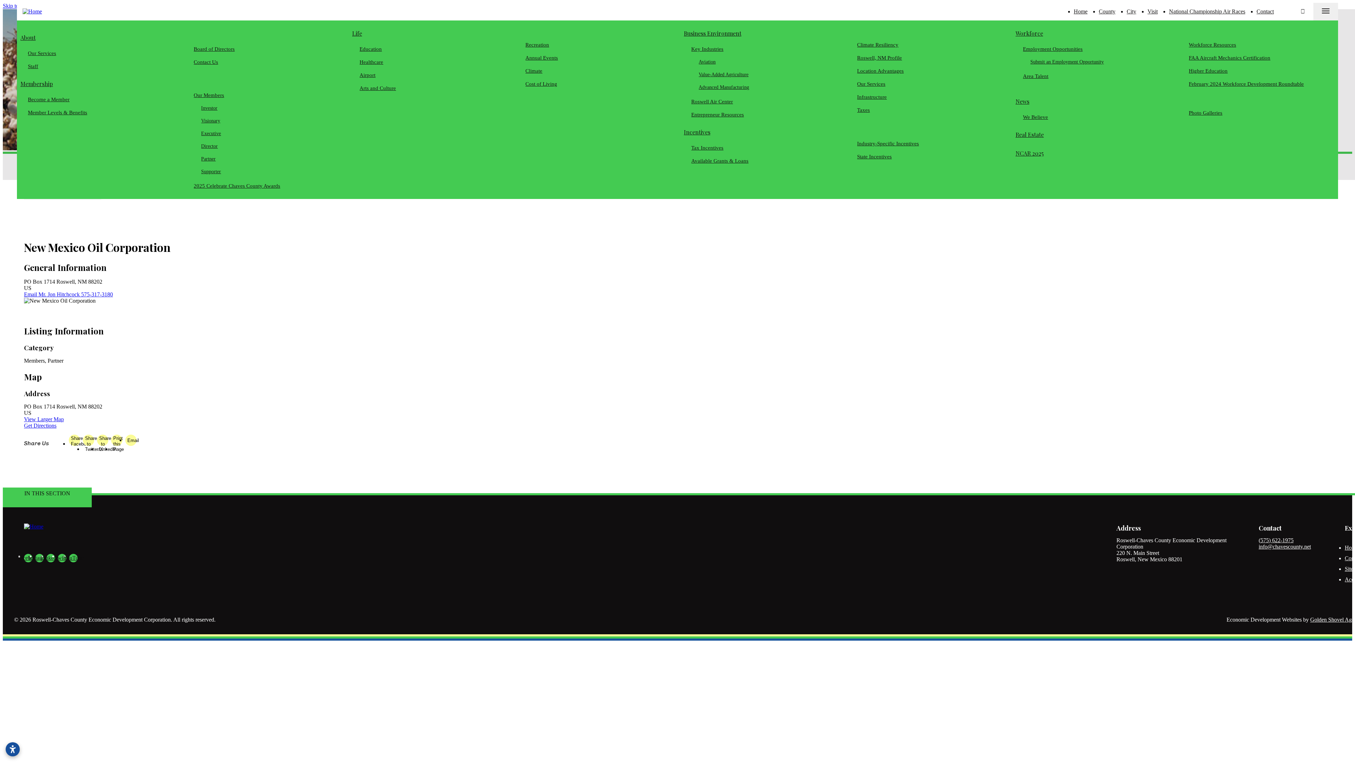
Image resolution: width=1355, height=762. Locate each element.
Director (209, 146)
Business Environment (712, 33)
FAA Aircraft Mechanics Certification (1229, 58)
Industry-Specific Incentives (888, 143)
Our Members (209, 95)
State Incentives (874, 156)
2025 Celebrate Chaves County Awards (237, 186)
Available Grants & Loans (719, 161)
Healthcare (371, 62)
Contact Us (206, 62)
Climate (533, 71)
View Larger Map (44, 419)
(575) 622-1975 (1276, 540)
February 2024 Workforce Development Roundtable (1246, 84)
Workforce (1029, 33)
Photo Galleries (1205, 113)
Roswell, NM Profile (879, 58)
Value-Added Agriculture (724, 74)
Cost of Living (541, 84)
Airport (367, 75)
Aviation (707, 62)
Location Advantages (880, 71)
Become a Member (49, 99)
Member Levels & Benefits (57, 112)
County (1107, 11)
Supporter (211, 171)
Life (357, 33)
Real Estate (1030, 134)
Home (1081, 11)
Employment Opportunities (1053, 49)
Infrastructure (872, 97)
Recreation (537, 45)
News (1022, 101)
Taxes (863, 110)
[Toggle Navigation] (1325, 11)
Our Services (42, 53)
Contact (1265, 11)
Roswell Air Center (712, 101)
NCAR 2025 (1030, 153)
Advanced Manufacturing (724, 87)
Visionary (211, 120)
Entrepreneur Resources (717, 114)
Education (371, 49)
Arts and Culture (378, 88)
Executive (211, 133)
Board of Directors (214, 49)
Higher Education (1208, 71)
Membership (36, 83)
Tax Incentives (707, 148)
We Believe (1035, 117)
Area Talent (1035, 76)
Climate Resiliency (877, 45)
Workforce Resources (1212, 45)
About (28, 37)
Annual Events (541, 58)
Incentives (697, 132)
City (1131, 11)
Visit (1153, 11)
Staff (33, 66)
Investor (209, 108)
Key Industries (707, 49)
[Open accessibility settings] (13, 749)
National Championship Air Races (1207, 11)
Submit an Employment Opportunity (1067, 62)
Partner (208, 159)
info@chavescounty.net (1285, 547)
